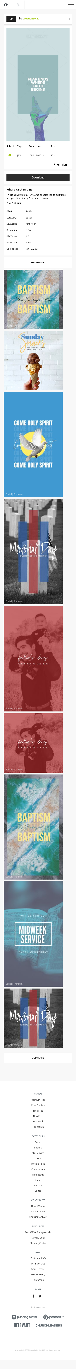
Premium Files (38, 1099)
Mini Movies (38, 1153)
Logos (38, 1190)
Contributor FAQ (38, 1217)
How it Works (38, 1206)
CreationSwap (31, 18)
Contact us (38, 1280)
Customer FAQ (38, 1258)
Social (38, 1142)
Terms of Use (38, 1263)
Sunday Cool (38, 1237)
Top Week (38, 1121)
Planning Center (38, 1243)
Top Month (38, 1126)
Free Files (38, 1110)
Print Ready (38, 1174)
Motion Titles (38, 1163)
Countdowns (38, 1169)
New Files (38, 1116)
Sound (38, 1180)
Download (38, 177)
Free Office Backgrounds (38, 1232)
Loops (38, 1158)
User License (38, 1269)
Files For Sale (38, 1105)
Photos (38, 1147)
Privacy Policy (38, 1274)
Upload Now (38, 1211)
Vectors (38, 1185)
